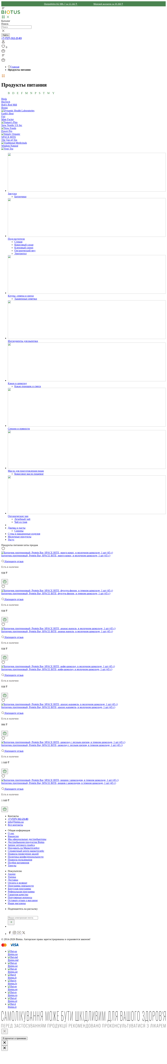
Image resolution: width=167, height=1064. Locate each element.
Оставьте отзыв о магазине (23, 900)
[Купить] (4, 582)
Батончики (20, 196)
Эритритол (20, 253)
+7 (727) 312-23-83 (11, 38)
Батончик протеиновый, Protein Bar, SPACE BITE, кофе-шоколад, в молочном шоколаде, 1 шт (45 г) (56, 669)
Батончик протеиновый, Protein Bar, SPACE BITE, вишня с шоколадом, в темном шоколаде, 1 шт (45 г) (58, 783)
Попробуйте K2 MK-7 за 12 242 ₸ (61, 4)
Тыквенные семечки (25, 298)
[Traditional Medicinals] (14, 142)
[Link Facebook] (10, 933)
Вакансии (13, 836)
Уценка (12, 877)
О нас (11, 833)
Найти (5, 35)
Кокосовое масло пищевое (29, 473)
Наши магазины (17, 903)
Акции (11, 874)
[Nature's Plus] (9, 122)
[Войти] (3, 42)
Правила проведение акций (23, 853)
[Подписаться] (11, 922)
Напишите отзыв (13, 561)
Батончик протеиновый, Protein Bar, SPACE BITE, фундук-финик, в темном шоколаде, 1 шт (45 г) (55, 593)
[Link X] (24, 933)
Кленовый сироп (23, 247)
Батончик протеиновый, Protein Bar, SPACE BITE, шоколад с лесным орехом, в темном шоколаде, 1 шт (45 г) (62, 745)
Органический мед (24, 250)
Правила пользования (20, 859)
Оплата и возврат (17, 882)
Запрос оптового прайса (21, 845)
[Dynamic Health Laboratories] (17, 110)
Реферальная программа (21, 891)
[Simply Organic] (10, 134)
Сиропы (18, 530)
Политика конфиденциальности (26, 856)
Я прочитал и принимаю (14, 1038)
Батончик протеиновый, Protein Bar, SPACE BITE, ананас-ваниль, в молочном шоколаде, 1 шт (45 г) (57, 631)
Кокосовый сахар (23, 244)
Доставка (13, 879)
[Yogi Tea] (7, 148)
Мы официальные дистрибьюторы (27, 839)
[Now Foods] (8, 128)
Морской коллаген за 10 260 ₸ (108, 4)
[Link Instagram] (14, 933)
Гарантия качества (18, 894)
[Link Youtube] (19, 933)
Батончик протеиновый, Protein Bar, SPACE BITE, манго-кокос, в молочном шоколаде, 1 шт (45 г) (55, 555)
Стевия (18, 241)
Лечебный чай (22, 519)
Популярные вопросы (20, 897)
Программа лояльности (21, 885)
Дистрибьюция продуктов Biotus (26, 842)
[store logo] (10, 13)
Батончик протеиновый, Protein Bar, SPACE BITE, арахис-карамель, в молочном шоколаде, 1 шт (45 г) (58, 707)
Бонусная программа (19, 888)
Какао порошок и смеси (27, 386)
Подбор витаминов (18, 862)
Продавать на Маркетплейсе (23, 848)
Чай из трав (20, 522)
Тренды (12, 865)
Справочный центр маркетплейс (26, 851)
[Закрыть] (4, 1031)
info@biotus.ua (16, 822)
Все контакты (15, 824)
